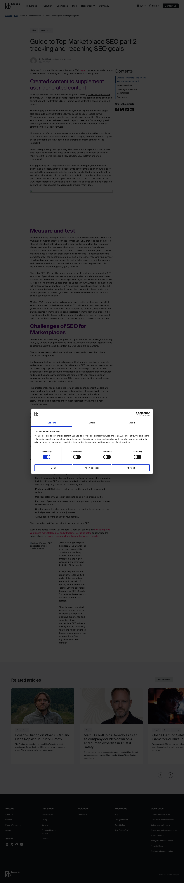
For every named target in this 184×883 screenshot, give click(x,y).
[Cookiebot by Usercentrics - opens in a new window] (138, 414)
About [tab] (132, 423)
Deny (53, 468)
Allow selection (92, 468)
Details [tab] (92, 423)
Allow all (131, 468)
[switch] (77, 457)
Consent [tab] (52, 423)
